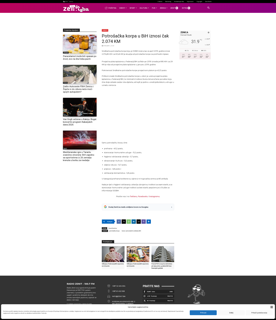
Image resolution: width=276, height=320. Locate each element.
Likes (171, 291)
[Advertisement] (138, 20)
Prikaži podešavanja (259, 313)
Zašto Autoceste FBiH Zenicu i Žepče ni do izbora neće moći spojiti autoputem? (78, 89)
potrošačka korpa (114, 231)
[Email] (138, 221)
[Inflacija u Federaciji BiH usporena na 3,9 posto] (113, 254)
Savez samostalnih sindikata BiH (131, 231)
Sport (65, 148)
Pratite (170, 296)
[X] (124, 221)
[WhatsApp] (129, 221)
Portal (65, 83)
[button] (272, 307)
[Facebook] (119, 221)
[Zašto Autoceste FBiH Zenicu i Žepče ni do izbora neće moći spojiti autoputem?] (80, 74)
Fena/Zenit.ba (112, 228)
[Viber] (143, 221)
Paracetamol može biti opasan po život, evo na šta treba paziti (79, 57)
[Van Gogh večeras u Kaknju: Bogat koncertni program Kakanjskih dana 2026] (80, 107)
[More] (148, 221)
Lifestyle (66, 52)
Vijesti (105, 30)
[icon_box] (121, 302)
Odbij (231, 313)
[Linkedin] (134, 221)
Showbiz (66, 115)
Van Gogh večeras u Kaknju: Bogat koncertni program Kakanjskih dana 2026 (79, 122)
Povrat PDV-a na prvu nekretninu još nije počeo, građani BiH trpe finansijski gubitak (161, 266)
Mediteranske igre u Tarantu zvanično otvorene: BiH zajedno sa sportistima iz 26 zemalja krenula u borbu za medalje (78, 156)
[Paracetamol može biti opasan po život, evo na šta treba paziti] (80, 44)
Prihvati (203, 313)
